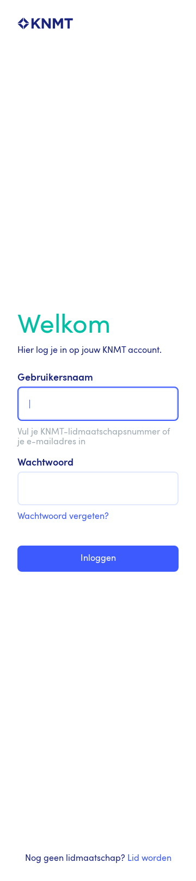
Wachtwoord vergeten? (63, 516)
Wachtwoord (45, 463)
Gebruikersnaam (55, 378)
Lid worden (149, 858)
